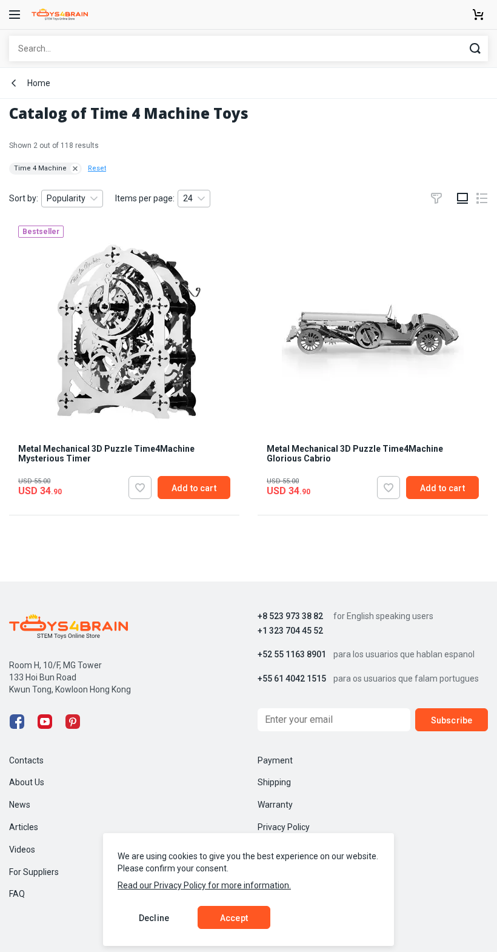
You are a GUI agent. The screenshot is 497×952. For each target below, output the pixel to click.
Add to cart (194, 488)
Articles (23, 827)
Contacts (26, 760)
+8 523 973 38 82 (290, 616)
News (19, 805)
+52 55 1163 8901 (292, 654)
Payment (275, 760)
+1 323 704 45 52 (290, 630)
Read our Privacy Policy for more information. (204, 885)
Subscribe (451, 720)
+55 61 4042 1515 (292, 678)
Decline (154, 918)
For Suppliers (34, 872)
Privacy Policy (284, 827)
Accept (234, 918)
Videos (22, 849)
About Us (26, 782)
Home (38, 83)
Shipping (274, 782)
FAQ (17, 894)
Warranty (275, 805)
